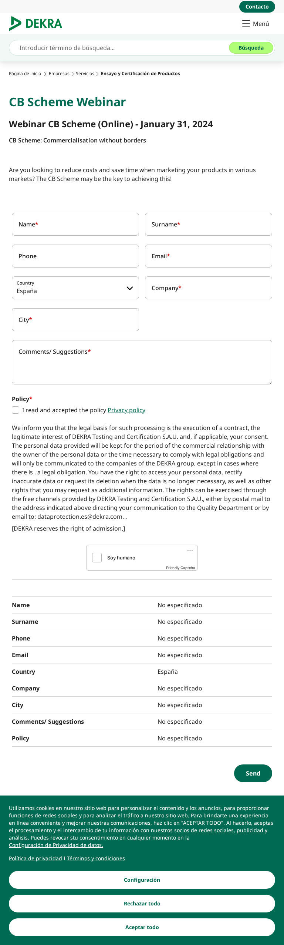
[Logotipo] (38, 23)
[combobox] (75, 287)
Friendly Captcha (180, 567)
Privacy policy (126, 410)
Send (253, 773)
